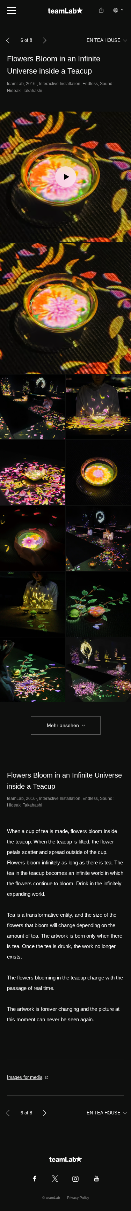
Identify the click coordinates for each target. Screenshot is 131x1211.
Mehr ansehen (63, 725)
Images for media (24, 1077)
